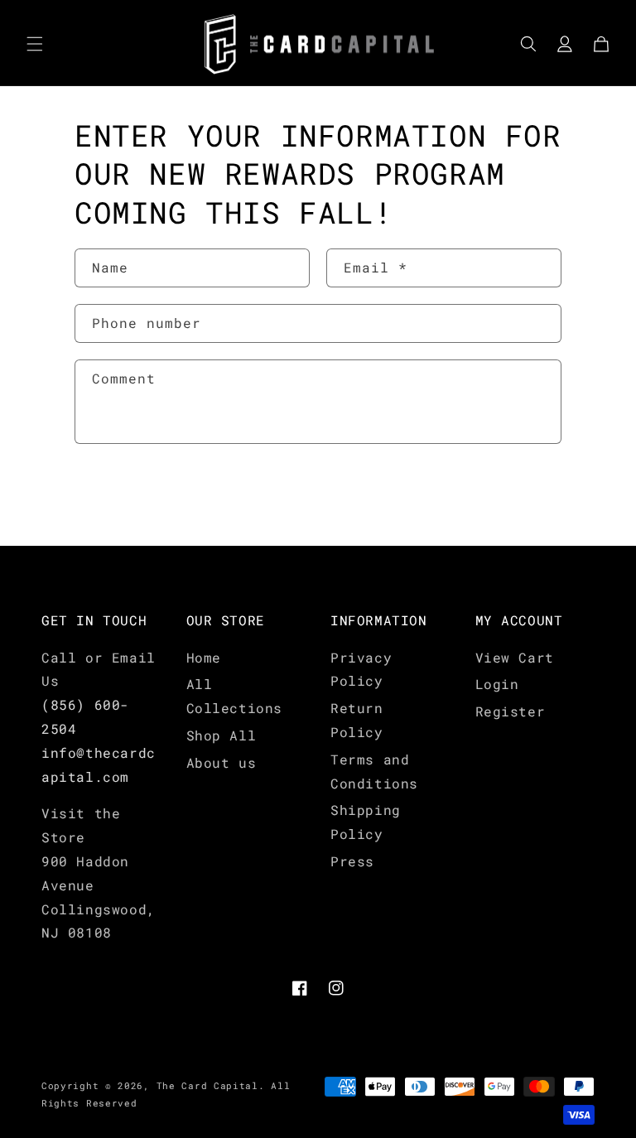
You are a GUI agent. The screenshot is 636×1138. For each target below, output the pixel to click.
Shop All (221, 735)
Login (497, 683)
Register (510, 711)
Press (352, 861)
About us (221, 762)
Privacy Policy (361, 669)
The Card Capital (207, 1085)
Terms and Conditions (374, 771)
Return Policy (356, 719)
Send (125, 496)
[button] (35, 44)
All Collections (234, 695)
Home (203, 657)
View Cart (514, 657)
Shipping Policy (365, 821)
